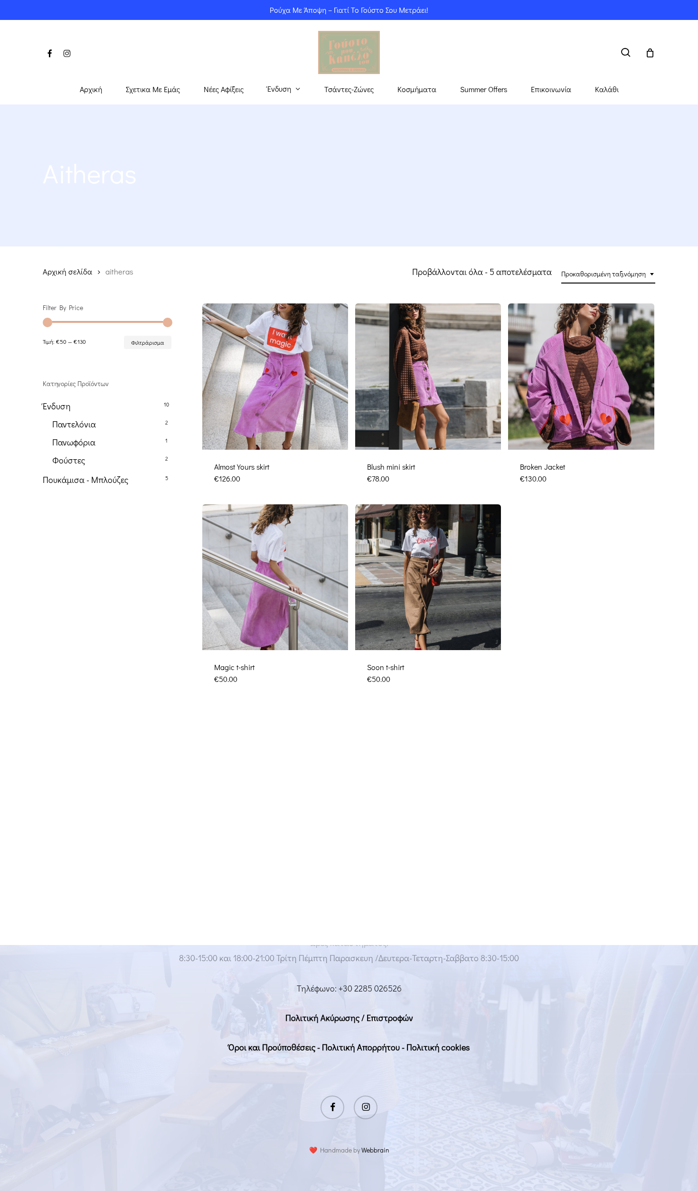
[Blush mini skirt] (428, 376)
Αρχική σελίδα (67, 271)
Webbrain (375, 1149)
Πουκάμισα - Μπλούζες (85, 479)
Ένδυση (57, 406)
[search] (626, 52)
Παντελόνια (74, 424)
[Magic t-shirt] (275, 577)
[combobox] (608, 274)
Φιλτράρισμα (147, 342)
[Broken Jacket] (581, 376)
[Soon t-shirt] (428, 577)
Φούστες (68, 460)
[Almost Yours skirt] (275, 376)
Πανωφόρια (73, 442)
